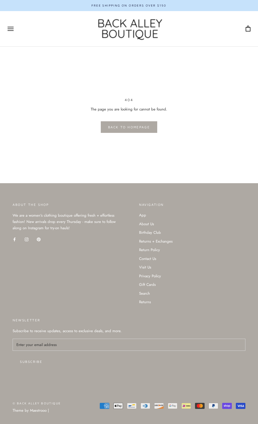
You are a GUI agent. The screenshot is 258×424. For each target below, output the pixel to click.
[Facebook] (14, 239)
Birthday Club (150, 232)
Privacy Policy (150, 276)
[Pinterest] (39, 239)
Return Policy (149, 250)
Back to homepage (129, 127)
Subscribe (31, 362)
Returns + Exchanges (156, 241)
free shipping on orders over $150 (128, 5)
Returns (145, 302)
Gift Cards (147, 284)
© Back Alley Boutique (37, 403)
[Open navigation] (11, 29)
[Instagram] (26, 239)
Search (144, 293)
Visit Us (145, 267)
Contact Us (147, 258)
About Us (146, 224)
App (142, 215)
